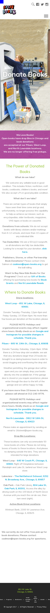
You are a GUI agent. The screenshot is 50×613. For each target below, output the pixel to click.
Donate (42, 599)
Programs (9, 599)
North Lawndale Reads (31, 283)
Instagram (12, 334)
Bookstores (18, 599)
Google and (42, 331)
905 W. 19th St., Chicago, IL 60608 (29, 343)
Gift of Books (38, 276)
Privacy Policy (41, 607)
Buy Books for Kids (35, 599)
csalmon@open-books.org (27, 264)
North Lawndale (15, 418)
